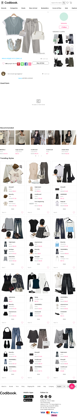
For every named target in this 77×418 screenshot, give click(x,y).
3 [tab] (41, 156)
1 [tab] (36, 156)
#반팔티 (9, 58)
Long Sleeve (18, 151)
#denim (4, 58)
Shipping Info (30, 386)
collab (38, 386)
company (51, 386)
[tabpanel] (7, 141)
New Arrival (33, 8)
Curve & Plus (56, 8)
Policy (23, 386)
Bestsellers (45, 8)
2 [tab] (38, 156)
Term (17, 386)
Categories (14, 8)
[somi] (3, 75)
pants (1, 151)
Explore (74, 8)
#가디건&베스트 (17, 58)
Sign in (20, 78)
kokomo (64, 23)
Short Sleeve (65, 151)
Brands (3, 8)
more (12, 209)
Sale (66, 8)
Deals (23, 8)
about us (4, 386)
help (44, 386)
